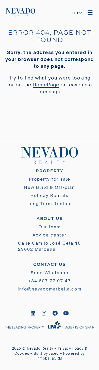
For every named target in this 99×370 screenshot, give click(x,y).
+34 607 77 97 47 (49, 280)
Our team (50, 226)
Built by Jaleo (46, 353)
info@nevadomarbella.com (49, 289)
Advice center (49, 234)
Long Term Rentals (49, 203)
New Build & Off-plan (49, 187)
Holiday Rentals (49, 195)
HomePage (46, 84)
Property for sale (49, 179)
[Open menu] (90, 12)
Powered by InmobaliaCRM (61, 356)
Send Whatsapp (50, 272)
